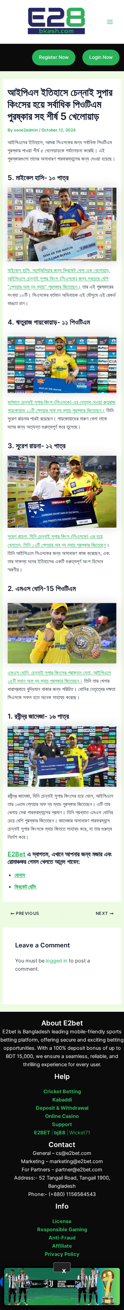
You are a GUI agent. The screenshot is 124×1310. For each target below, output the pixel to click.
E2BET (42, 1133)
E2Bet (16, 854)
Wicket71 (79, 1133)
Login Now (101, 57)
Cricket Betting (62, 1091)
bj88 (59, 1133)
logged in (57, 961)
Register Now (54, 57)
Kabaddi (62, 1100)
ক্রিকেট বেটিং (25, 887)
